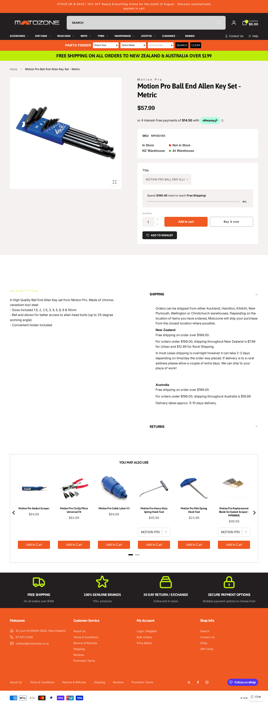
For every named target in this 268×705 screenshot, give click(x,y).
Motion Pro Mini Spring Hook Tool (194, 510)
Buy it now (231, 221)
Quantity (147, 213)
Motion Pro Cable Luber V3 (113, 508)
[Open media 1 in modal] (66, 133)
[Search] (219, 23)
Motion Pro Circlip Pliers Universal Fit (74, 510)
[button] (250, 23)
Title (145, 170)
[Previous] (14, 513)
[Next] (254, 513)
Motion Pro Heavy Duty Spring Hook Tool (153, 510)
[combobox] (146, 23)
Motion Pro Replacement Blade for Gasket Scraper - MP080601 (234, 512)
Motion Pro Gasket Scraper (33, 508)
